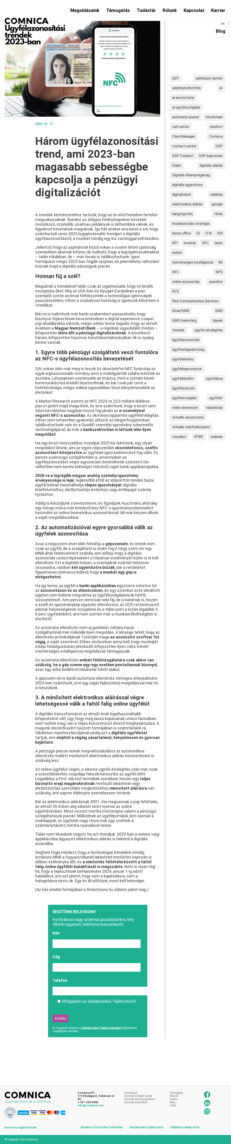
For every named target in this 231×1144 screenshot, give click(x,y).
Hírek (218, 214)
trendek (178, 330)
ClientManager (183, 136)
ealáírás (216, 194)
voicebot (179, 437)
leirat (219, 243)
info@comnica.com (91, 1105)
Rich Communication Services (195, 301)
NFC (175, 272)
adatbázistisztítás (186, 88)
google (217, 204)
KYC (205, 243)
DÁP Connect (183, 156)
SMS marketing (184, 320)
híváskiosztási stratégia (191, 223)
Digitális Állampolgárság (191, 175)
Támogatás (176, 1092)
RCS (175, 291)
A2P (175, 78)
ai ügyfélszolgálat (186, 107)
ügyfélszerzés (183, 388)
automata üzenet (185, 117)
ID (198, 233)
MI (220, 262)
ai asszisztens (183, 98)
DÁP (219, 146)
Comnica (216, 136)
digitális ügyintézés (187, 185)
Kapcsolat (194, 10)
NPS (219, 272)
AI (221, 88)
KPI (175, 243)
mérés (177, 253)
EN (222, 24)
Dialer (176, 165)
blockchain (214, 117)
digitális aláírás (211, 165)
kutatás (190, 243)
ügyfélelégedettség (188, 349)
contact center (184, 146)
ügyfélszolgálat (184, 398)
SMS (219, 311)
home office (181, 233)
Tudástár (146, 10)
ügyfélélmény (183, 359)
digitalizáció (181, 194)
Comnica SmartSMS (135, 1102)
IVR (220, 233)
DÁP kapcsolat (211, 156)
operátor (216, 282)
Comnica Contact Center (138, 1096)
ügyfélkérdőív (183, 378)
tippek (218, 320)
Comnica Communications (139, 1099)
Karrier (218, 10)
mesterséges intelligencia (192, 262)
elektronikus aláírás (187, 204)
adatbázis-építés (209, 78)
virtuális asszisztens (188, 417)
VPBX (198, 437)
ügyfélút (216, 398)
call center (180, 127)
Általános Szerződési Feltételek (101, 1127)
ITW (208, 233)
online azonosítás (186, 282)
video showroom (185, 408)
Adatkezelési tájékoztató (146, 1127)
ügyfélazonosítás (186, 340)
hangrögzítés (182, 214)
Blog (220, 31)
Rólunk (170, 10)
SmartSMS (180, 311)
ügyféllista (214, 378)
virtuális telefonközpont (191, 427)
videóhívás (214, 408)
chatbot (216, 127)
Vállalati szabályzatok (184, 1127)
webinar (216, 437)
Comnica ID (130, 1092)
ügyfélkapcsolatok (187, 369)
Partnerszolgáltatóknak (21, 1127)
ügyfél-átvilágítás (208, 330)
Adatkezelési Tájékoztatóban (101, 1028)
